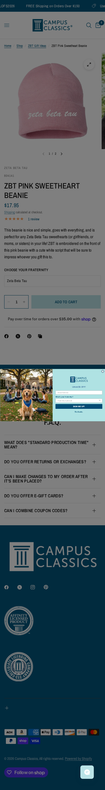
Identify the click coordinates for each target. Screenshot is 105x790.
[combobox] (78, 400)
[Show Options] (99, 400)
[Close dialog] (102, 371)
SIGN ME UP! (79, 406)
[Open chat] (87, 772)
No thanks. (79, 412)
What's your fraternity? (64, 397)
